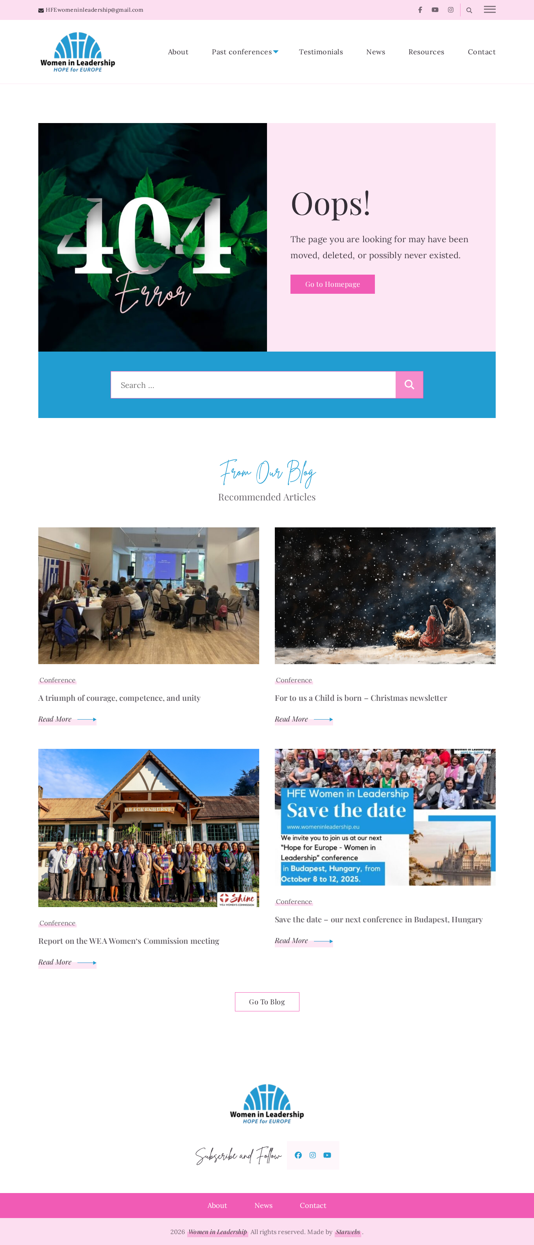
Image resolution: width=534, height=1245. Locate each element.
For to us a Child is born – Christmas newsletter (361, 697)
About (178, 51)
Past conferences (242, 51)
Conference (57, 680)
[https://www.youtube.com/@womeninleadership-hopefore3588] (327, 1155)
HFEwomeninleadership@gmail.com (94, 9)
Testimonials (321, 51)
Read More (55, 718)
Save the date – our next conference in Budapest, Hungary (379, 919)
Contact (482, 51)
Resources (426, 51)
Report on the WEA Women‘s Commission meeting (128, 940)
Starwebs (348, 1231)
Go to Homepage (332, 284)
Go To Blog (267, 1001)
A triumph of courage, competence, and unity (119, 697)
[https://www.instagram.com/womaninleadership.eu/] (313, 1155)
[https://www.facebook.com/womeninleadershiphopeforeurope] (298, 1155)
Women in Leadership (217, 1231)
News (375, 51)
